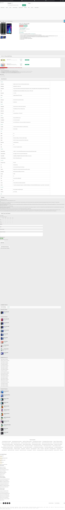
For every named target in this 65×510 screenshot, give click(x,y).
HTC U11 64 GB (6, 337)
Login (60, 0)
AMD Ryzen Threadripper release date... (5, 485)
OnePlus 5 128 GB (6, 432)
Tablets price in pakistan (3, 468)
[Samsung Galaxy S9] (2, 392)
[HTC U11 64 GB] (2, 338)
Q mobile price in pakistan (17, 448)
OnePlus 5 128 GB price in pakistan (27, 444)
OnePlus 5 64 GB (6, 428)
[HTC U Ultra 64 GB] (2, 349)
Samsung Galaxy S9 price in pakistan (37, 441)
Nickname (1, 224)
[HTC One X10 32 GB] (2, 346)
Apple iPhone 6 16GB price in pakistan (27, 441)
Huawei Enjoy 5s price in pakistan (29, 445)
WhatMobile (3, 72)
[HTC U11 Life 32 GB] (2, 331)
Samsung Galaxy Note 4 (34, 448)
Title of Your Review (2, 229)
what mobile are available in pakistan (48, 447)
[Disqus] (32, 261)
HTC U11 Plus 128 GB (3, 307)
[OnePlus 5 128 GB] (2, 433)
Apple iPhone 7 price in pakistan (58, 444)
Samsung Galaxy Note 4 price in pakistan (17, 441)
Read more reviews (2, 476)
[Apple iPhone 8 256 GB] (2, 414)
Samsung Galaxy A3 (59, 448)
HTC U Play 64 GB (6, 352)
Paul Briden (1, 199)
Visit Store (27, 64)
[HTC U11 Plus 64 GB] (2, 312)
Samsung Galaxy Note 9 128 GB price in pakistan (7, 447)
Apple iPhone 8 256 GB (6, 413)
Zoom (10, 33)
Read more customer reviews (3, 464)
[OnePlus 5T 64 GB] (2, 403)
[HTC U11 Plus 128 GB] (2, 327)
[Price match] (2, 2)
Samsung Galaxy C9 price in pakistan (38, 445)
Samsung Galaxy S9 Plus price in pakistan (47, 441)
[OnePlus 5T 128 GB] (2, 399)
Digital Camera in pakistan (3, 472)
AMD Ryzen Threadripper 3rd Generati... (4, 481)
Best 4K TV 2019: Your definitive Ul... (4, 480)
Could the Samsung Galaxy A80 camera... (5, 493)
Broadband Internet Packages (32, 507)
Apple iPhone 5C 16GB (2, 460)
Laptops (8, 507)
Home (0, 507)
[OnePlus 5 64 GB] (2, 429)
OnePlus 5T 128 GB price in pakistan (57, 441)
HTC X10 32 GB (5, 341)
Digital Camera (16, 507)
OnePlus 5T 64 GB (6, 402)
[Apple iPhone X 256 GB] (2, 410)
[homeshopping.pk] (3, 60)
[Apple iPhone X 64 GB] (2, 422)
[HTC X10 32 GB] (2, 342)
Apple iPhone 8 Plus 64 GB (7, 417)
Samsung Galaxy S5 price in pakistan (6, 441)
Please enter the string (2, 237)
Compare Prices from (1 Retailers (23, 24)
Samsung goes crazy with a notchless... (5, 498)
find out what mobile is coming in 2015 (27, 447)
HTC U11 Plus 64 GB (3, 306)
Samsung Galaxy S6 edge (53, 448)
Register (63, 0)
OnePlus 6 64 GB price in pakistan (47, 445)
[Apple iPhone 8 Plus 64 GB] (2, 418)
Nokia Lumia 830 (47, 448)
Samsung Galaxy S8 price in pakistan (36, 444)
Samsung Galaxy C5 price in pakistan (19, 445)
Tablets (5, 507)
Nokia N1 (39, 448)
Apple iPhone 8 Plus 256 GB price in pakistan (7, 444)
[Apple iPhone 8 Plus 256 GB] (2, 425)
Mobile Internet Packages (25, 507)
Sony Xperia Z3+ (28, 448)
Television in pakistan (2, 473)
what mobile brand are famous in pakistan (38, 447)
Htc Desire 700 (2, 462)
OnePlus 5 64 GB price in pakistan (18, 444)
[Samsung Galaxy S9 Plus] (2, 395)
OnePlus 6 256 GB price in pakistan (18, 447)
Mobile (3, 507)
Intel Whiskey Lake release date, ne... (4, 484)
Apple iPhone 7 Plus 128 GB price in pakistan (8, 445)
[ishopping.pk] (3, 65)
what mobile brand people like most (58, 447)
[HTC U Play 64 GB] (2, 353)
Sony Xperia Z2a (23, 448)
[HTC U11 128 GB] (2, 334)
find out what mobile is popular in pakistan (8, 448)
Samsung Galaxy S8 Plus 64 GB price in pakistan (47, 444)
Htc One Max (42, 448)
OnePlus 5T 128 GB (6, 398)
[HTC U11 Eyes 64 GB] (2, 319)
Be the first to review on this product (22, 27)
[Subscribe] (64, 503)
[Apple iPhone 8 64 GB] (2, 407)
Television (20, 507)
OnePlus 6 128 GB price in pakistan (56, 445)
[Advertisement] (32, 14)
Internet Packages (12, 507)
